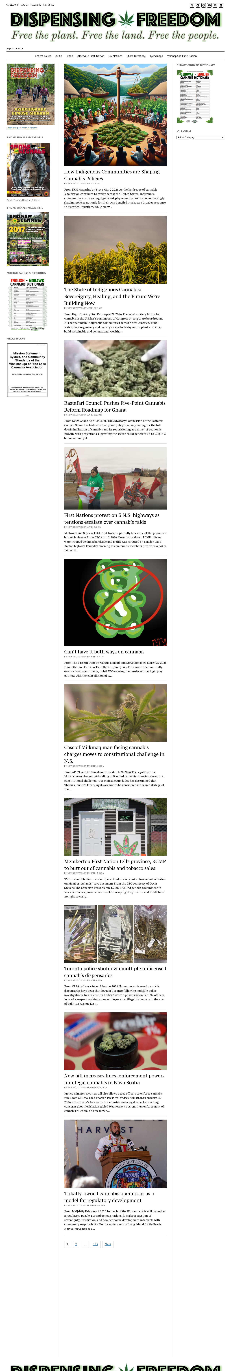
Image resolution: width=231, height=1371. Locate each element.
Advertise (48, 4)
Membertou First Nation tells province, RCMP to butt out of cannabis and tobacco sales (115, 864)
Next (108, 1244)
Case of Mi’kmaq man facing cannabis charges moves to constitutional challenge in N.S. (114, 754)
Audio (58, 56)
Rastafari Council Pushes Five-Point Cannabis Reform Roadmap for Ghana (114, 406)
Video (69, 56)
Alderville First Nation (90, 56)
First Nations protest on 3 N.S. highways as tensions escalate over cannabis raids (112, 518)
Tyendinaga (156, 56)
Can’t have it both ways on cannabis (104, 651)
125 (95, 1244)
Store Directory (136, 56)
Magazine (36, 4)
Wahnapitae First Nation (182, 56)
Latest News (43, 56)
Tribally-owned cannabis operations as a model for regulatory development (109, 1196)
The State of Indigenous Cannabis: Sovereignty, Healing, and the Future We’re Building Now (112, 296)
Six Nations (115, 56)
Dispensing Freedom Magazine (22, 127)
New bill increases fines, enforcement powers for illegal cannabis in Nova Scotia (114, 1079)
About (25, 4)
